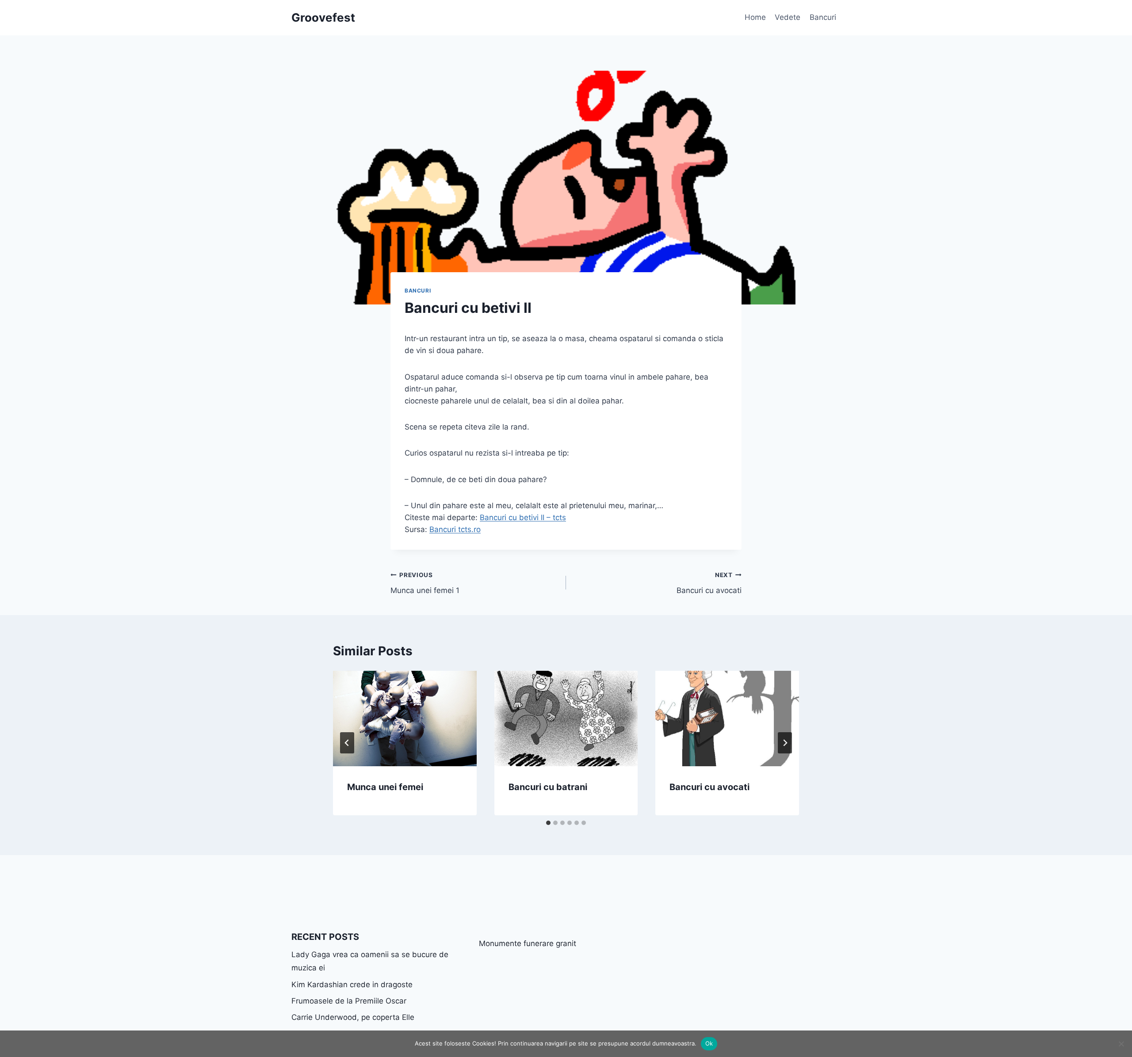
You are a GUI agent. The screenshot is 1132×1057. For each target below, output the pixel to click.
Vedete (787, 17)
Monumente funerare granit (527, 943)
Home (755, 17)
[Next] (785, 742)
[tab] (548, 823)
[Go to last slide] (347, 742)
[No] (1121, 1043)
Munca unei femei (385, 787)
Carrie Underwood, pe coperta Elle (352, 1017)
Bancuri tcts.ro (455, 529)
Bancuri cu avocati (709, 583)
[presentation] (405, 718)
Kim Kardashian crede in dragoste (352, 984)
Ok (709, 1043)
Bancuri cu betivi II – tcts (523, 517)
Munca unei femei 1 (424, 583)
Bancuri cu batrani (548, 787)
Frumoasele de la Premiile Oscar (348, 1000)
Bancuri (823, 17)
